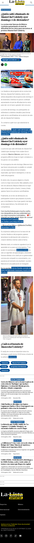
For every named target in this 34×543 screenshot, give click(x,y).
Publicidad (14, 524)
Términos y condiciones (8, 525)
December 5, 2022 (8, 227)
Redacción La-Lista (18, 418)
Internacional (4, 510)
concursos (5, 370)
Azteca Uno (12, 357)
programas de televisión (18, 366)
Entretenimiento (6, 10)
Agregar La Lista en (9, 60)
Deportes (17, 402)
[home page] (17, 496)
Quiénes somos (5, 524)
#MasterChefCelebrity (9, 219)
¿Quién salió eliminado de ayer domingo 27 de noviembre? (16, 132)
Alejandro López (17, 436)
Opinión (2, 515)
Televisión (5, 363)
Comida (4, 366)
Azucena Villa (16, 398)
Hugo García (16, 454)
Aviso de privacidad (24, 524)
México (20, 504)
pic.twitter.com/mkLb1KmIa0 (12, 221)
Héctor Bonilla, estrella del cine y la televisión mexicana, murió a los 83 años (16, 270)
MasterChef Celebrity (19, 363)
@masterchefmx (22, 250)
